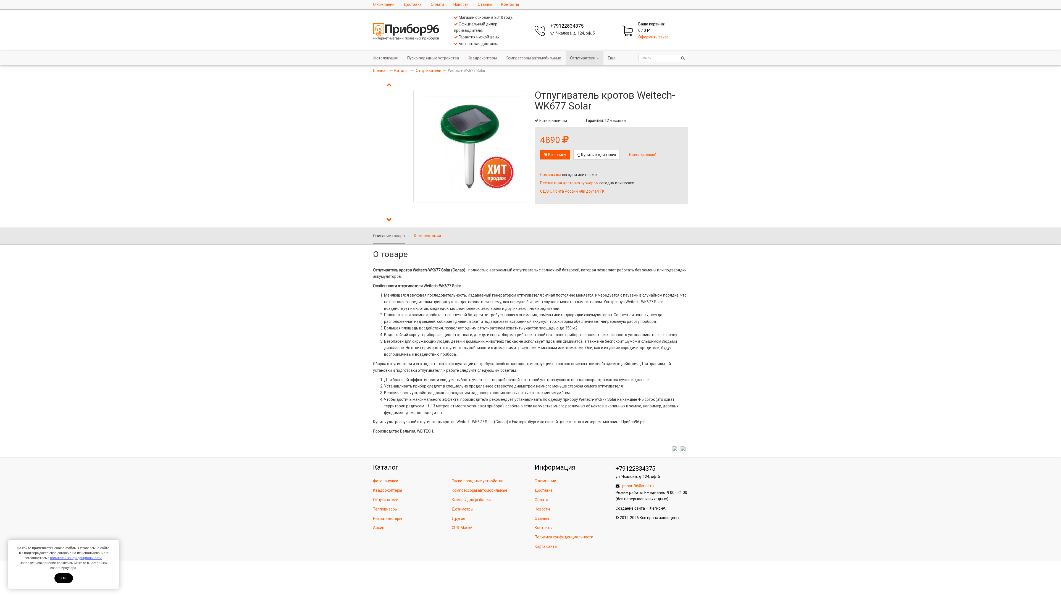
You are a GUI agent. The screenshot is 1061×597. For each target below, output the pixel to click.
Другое (458, 518)
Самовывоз (550, 174)
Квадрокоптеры (482, 58)
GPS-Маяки (462, 527)
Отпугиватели (582, 58)
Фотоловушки (385, 58)
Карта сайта (546, 546)
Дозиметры (462, 509)
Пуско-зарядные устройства (433, 58)
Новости (461, 4)
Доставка (413, 4)
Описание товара (389, 236)
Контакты (510, 4)
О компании (384, 4)
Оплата (437, 4)
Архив (378, 527)
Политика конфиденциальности (564, 537)
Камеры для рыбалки (471, 500)
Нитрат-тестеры (387, 518)
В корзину (556, 155)
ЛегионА (658, 508)
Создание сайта (630, 508)
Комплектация (427, 236)
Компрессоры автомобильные (533, 58)
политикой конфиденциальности (76, 558)
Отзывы (485, 4)
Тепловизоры (385, 509)
